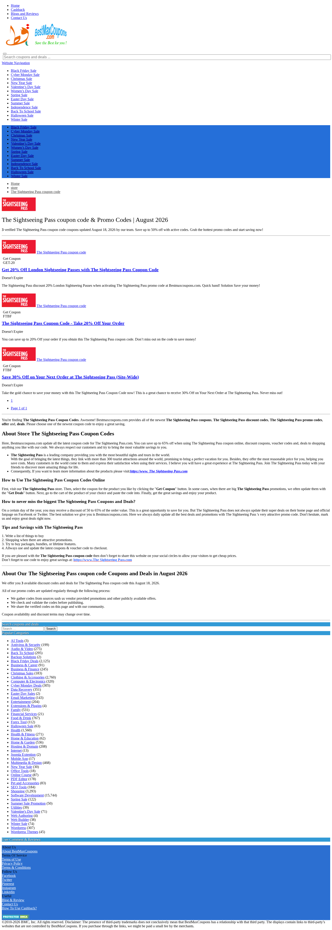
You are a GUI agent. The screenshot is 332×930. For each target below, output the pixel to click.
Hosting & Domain (24, 746)
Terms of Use (11, 859)
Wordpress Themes (24, 832)
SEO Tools (19, 787)
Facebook (9, 876)
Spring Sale (19, 799)
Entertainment (21, 702)
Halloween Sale (22, 726)
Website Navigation (16, 63)
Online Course (21, 775)
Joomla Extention (23, 754)
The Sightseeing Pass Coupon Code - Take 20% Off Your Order (63, 323)
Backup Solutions (23, 657)
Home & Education (25, 738)
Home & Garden (23, 742)
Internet (16, 750)
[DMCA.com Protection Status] (16, 918)
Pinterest (8, 884)
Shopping (18, 791)
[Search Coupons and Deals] (5, 53)
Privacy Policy (12, 863)
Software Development (27, 795)
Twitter (7, 880)
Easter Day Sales (23, 693)
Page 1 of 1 (19, 408)
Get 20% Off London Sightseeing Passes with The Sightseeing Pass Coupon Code (80, 269)
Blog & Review (13, 900)
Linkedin (8, 892)
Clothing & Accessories (27, 677)
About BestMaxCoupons (19, 851)
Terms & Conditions (16, 867)
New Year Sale (21, 767)
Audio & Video (22, 649)
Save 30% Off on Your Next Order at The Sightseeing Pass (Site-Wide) (70, 376)
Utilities (16, 807)
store (14, 188)
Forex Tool (19, 722)
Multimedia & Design (26, 763)
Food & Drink (21, 718)
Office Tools (20, 771)
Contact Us (10, 904)
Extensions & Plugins (26, 706)
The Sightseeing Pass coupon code (35, 192)
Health (15, 730)
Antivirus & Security (25, 645)
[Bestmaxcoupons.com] (36, 45)
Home (15, 184)
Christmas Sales (22, 673)
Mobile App (19, 759)
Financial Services (24, 714)
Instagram (9, 888)
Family (16, 710)
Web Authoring (22, 815)
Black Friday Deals (24, 661)
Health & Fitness (23, 734)
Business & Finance (25, 669)
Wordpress (18, 828)
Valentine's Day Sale (25, 811)
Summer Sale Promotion (28, 803)
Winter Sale (19, 824)
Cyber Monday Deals (26, 685)
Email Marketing (23, 698)
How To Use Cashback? (19, 908)
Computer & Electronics (28, 681)
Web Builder (20, 820)
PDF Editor (19, 779)
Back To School (22, 653)
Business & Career (24, 665)
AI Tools (17, 641)
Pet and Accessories (25, 783)
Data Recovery (21, 689)
